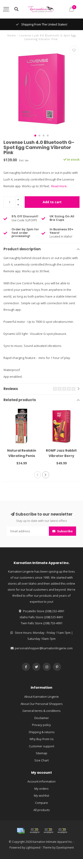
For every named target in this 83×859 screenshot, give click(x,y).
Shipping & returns (42, 732)
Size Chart (41, 760)
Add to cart (52, 202)
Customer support (41, 746)
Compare (41, 803)
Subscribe (64, 531)
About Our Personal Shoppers (42, 704)
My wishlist (41, 795)
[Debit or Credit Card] (34, 830)
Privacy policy (41, 725)
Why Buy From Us (42, 739)
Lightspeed (33, 847)
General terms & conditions (41, 711)
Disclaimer (41, 718)
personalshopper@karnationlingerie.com (44, 648)
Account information (41, 781)
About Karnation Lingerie (41, 696)
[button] (35, 135)
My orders (41, 788)
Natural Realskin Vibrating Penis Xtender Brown (21, 455)
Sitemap (41, 753)
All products (41, 810)
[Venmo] (62, 830)
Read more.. (59, 186)
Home (11, 35)
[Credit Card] (21, 830)
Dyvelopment (65, 847)
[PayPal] (48, 830)
